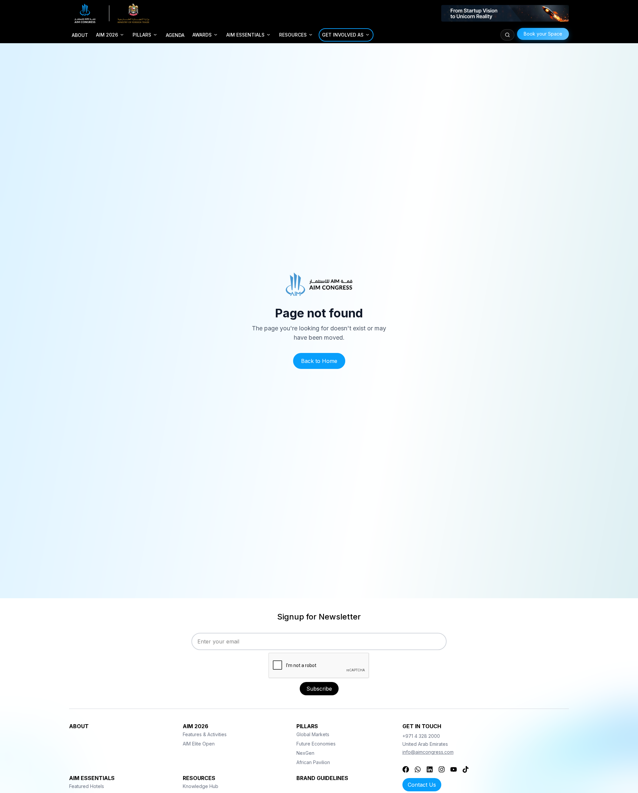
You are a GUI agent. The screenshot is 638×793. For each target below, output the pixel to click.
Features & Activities (205, 734)
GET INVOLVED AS (343, 35)
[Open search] (507, 35)
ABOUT (80, 35)
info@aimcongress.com (428, 752)
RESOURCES (293, 35)
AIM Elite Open (199, 743)
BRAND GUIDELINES (322, 778)
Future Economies (316, 743)
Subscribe (319, 688)
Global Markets (312, 734)
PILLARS (142, 35)
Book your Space (543, 34)
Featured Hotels (86, 786)
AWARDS (202, 35)
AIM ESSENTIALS (245, 35)
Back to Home (319, 361)
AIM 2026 (107, 35)
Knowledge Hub (200, 786)
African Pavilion (313, 762)
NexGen (305, 753)
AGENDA (175, 35)
